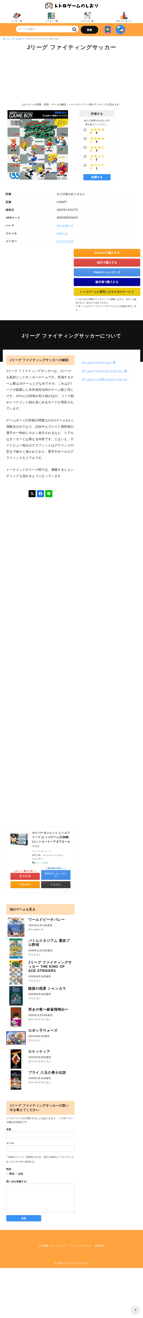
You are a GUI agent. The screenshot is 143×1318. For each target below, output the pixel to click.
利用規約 (99, 1245)
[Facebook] (40, 493)
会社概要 (43, 1245)
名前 (8, 1129)
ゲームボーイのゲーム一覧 (99, 362)
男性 (11, 1173)
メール (10, 1143)
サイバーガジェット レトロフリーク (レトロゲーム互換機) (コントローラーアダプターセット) (51, 839)
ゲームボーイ (18, 39)
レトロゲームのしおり (76, 1263)
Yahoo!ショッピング (107, 272)
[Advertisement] (71, 77)
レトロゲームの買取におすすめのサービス (107, 291)
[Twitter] (32, 493)
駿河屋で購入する (107, 281)
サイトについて (59, 1245)
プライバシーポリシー (80, 1245)
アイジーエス (65, 241)
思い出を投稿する (16, 1181)
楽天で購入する (107, 262)
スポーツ (62, 233)
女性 (20, 1173)
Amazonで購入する (107, 252)
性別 (8, 1169)
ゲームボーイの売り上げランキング (104, 379)
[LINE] (48, 493)
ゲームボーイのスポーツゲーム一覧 (104, 370)
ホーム (6, 39)
